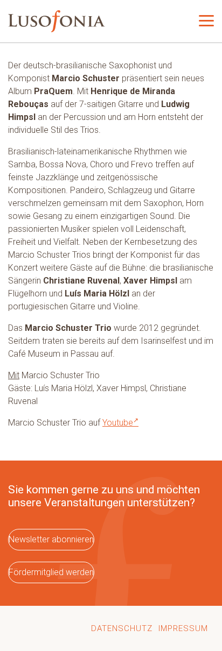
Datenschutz (121, 628)
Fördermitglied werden (51, 572)
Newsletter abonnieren (51, 539)
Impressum (183, 628)
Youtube (117, 423)
